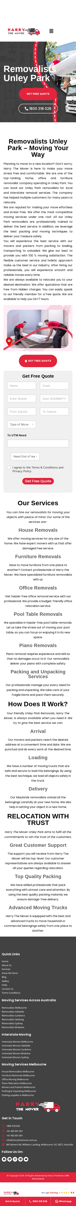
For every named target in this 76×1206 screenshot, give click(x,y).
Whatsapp (65, 1201)
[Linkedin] (9, 1159)
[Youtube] (26, 1159)
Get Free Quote (38, 481)
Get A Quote (12, 1201)
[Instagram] (15, 1159)
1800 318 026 (40, 1201)
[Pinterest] (20, 1159)
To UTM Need (16, 435)
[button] (51, 31)
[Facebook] (4, 1159)
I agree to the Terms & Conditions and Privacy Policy (38, 469)
